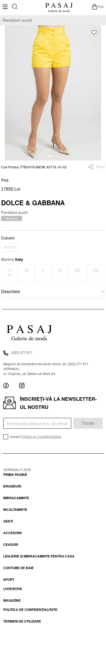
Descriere (10, 291)
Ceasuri (10, 544)
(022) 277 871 (21, 352)
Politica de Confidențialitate (41, 436)
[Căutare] (15, 6)
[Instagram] (21, 386)
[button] (48, 156)
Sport (8, 579)
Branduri (12, 486)
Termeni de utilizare (22, 621)
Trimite (88, 423)
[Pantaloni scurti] (53, 93)
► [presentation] (101, 272)
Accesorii (12, 532)
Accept (35, 436)
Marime (12, 259)
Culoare (8, 238)
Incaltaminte (15, 509)
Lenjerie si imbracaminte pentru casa (38, 556)
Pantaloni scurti (17, 20)
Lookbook (12, 588)
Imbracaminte (16, 497)
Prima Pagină (15, 474)
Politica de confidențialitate (30, 609)
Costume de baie (18, 567)
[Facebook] (6, 386)
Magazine (12, 600)
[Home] (58, 6)
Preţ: (5, 180)
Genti (8, 521)
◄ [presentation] (4, 272)
